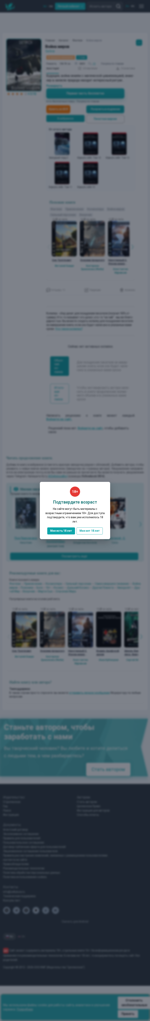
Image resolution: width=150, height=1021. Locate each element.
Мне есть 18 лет (61, 530)
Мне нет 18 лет (89, 530)
